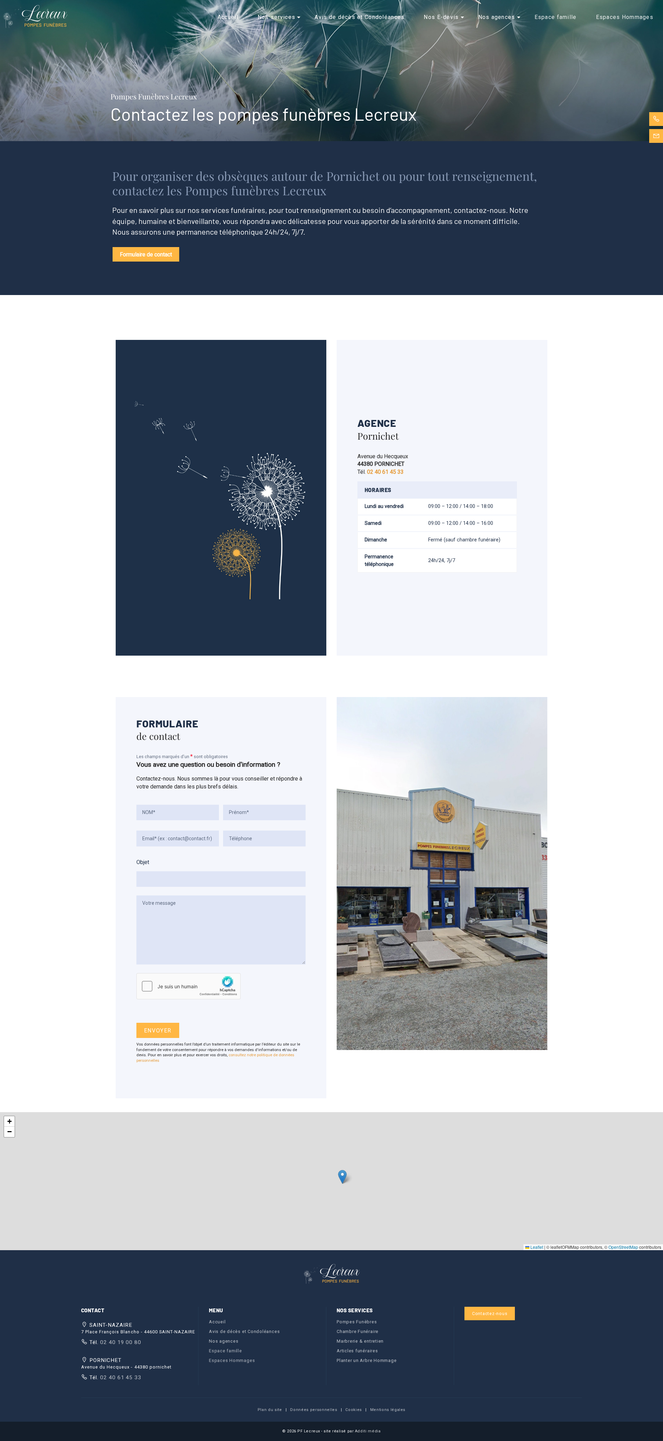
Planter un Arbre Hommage (366, 1360)
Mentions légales (388, 1410)
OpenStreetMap (623, 1247)
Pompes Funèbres (357, 1321)
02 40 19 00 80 (119, 1342)
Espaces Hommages (624, 17)
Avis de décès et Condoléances (359, 17)
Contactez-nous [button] (490, 1313)
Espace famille (556, 17)
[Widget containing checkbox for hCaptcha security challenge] (188, 986)
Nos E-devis (441, 17)
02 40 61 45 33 (119, 1377)
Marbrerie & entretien (360, 1341)
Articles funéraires (357, 1350)
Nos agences (496, 17)
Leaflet (536, 1247)
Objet (142, 862)
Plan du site (270, 1410)
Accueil (228, 17)
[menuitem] (228, 17)
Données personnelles (313, 1410)
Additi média (368, 1431)
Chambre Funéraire (357, 1331)
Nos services (276, 17)
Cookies (353, 1410)
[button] (342, 1177)
